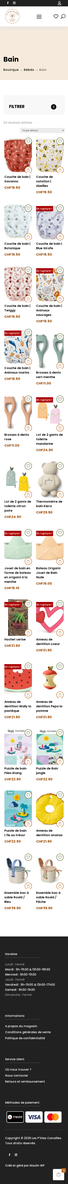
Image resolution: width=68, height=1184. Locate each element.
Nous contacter (16, 1076)
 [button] (28, 170)
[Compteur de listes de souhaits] (56, 16)
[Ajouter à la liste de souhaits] (28, 141)
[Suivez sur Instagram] (14, 3)
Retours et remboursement (25, 1082)
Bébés (29, 70)
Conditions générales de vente (28, 1032)
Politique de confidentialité (25, 1038)
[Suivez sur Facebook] (7, 3)
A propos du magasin (21, 1026)
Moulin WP (37, 1165)
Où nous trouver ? (18, 1069)
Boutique (11, 70)
